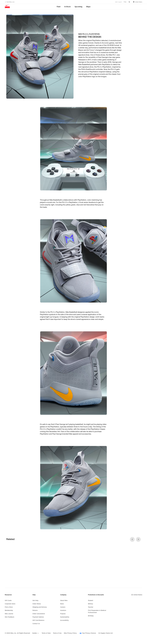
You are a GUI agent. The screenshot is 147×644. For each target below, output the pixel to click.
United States (137, 595)
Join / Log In (118, 2)
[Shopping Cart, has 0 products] (129, 2)
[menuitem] (35, 633)
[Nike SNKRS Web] (7, 7)
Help (125, 2)
